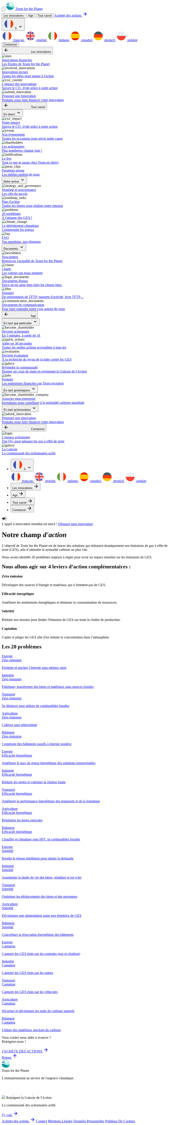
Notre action (14, 180)
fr (18, 27)
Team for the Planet (28, 9)
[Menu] (3, 9)
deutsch (110, 40)
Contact (41, 1121)
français (18, 40)
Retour (9, 1057)
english (41, 40)
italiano (64, 40)
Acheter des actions (71, 15)
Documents (14, 247)
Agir (20, 315)
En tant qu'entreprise (20, 389)
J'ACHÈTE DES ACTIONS (25, 1051)
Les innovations (27, 50)
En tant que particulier (21, 322)
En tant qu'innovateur (20, 408)
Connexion (10, 44)
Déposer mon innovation (75, 524)
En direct (12, 113)
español (87, 40)
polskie (132, 40)
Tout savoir (45, 15)
